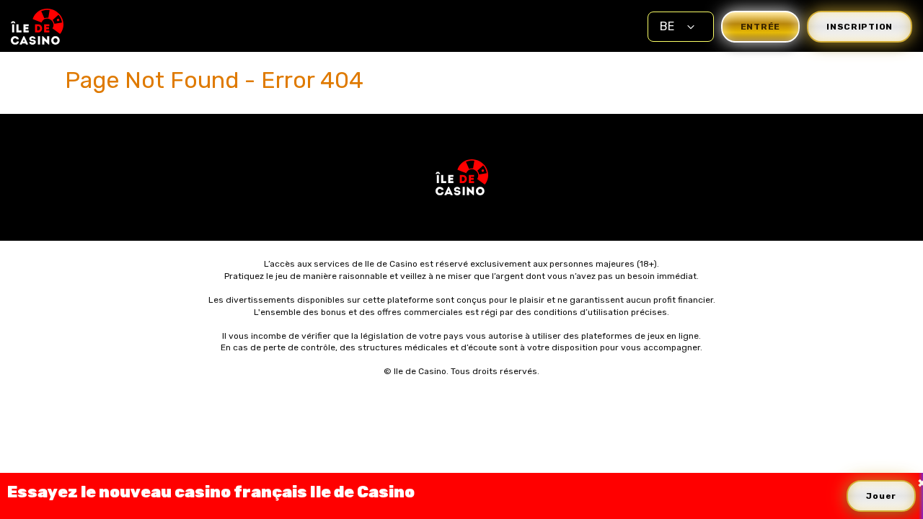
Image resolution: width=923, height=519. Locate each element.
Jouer (881, 496)
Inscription (859, 27)
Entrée (760, 27)
